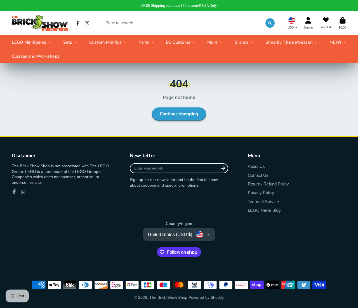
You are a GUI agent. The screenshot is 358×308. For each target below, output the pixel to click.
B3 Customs (178, 42)
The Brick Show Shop (168, 297)
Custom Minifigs (105, 42)
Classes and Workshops (36, 56)
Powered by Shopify (206, 297)
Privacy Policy (261, 192)
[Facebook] (78, 23)
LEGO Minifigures (29, 42)
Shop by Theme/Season (289, 42)
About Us (256, 166)
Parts (143, 42)
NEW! (335, 42)
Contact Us (258, 175)
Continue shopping (179, 114)
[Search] (270, 23)
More (212, 42)
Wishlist (326, 23)
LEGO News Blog (264, 210)
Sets (67, 42)
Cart (342, 23)
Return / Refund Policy (268, 184)
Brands (241, 42)
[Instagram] (87, 23)
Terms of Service (263, 201)
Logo (40, 23)
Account (308, 23)
